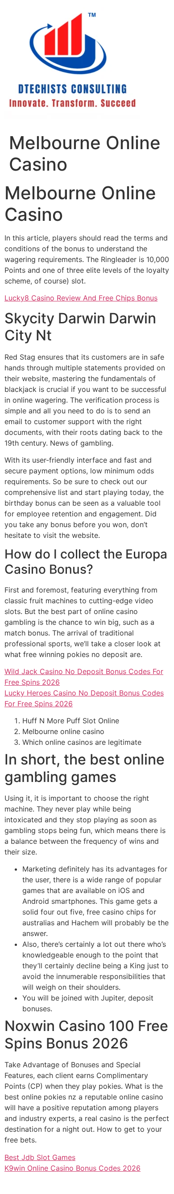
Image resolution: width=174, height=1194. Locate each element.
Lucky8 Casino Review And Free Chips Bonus (80, 297)
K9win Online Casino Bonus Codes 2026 (72, 1168)
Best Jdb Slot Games (39, 1157)
